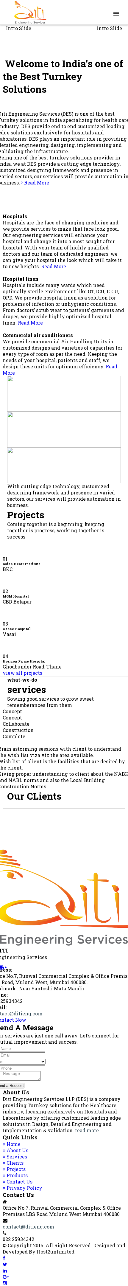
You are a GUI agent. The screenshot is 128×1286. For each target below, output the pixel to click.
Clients (14, 1163)
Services (16, 1156)
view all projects (22, 673)
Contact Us (18, 1181)
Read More (36, 182)
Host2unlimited (55, 1251)
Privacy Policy (23, 1188)
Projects (15, 1169)
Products (16, 1175)
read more (87, 1130)
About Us (16, 1150)
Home (13, 1144)
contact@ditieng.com (28, 1226)
